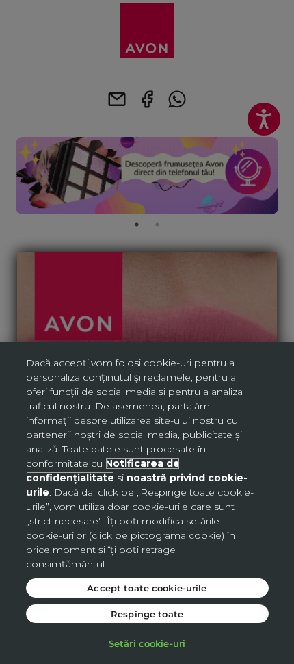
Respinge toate (147, 614)
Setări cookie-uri (147, 643)
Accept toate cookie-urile (146, 587)
